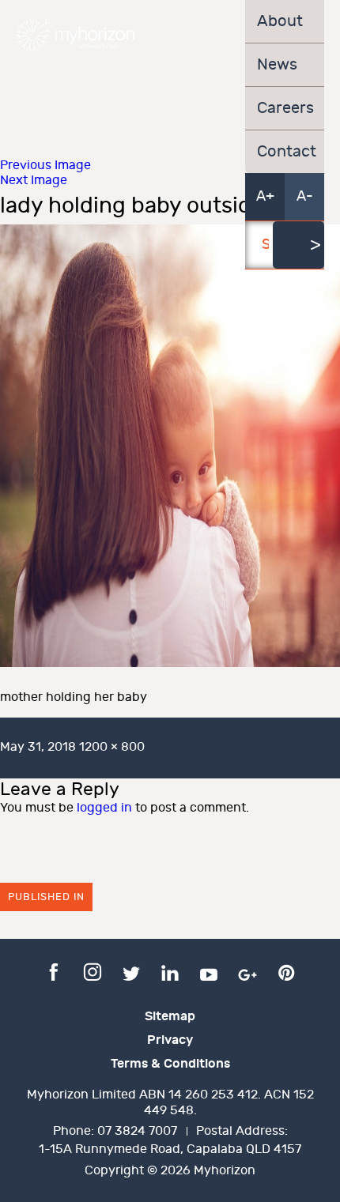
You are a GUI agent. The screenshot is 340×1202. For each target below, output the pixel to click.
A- (305, 196)
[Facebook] (53, 971)
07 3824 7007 (137, 1131)
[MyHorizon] (75, 35)
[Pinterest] (286, 971)
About (280, 21)
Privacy (170, 1040)
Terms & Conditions (170, 1064)
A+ (265, 196)
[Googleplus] (247, 971)
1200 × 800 (112, 747)
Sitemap (170, 1016)
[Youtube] (208, 971)
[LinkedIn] (170, 971)
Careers (284, 108)
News (277, 64)
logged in (104, 808)
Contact (284, 151)
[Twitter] (131, 971)
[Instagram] (92, 971)
